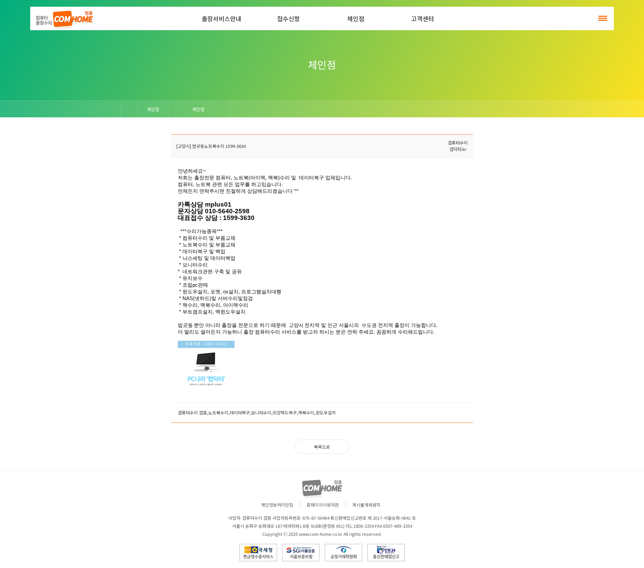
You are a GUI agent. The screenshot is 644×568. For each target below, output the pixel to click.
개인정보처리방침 (277, 505)
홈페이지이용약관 (323, 505)
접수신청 (288, 18)
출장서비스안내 (221, 18)
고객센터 (422, 18)
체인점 (355, 18)
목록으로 (322, 447)
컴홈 (64, 18)
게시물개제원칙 (366, 505)
